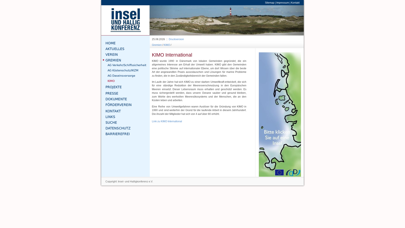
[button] (161, 20)
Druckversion (176, 39)
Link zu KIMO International (167, 121)
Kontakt (295, 2)
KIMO (167, 44)
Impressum (282, 2)
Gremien (157, 44)
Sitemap (269, 2)
